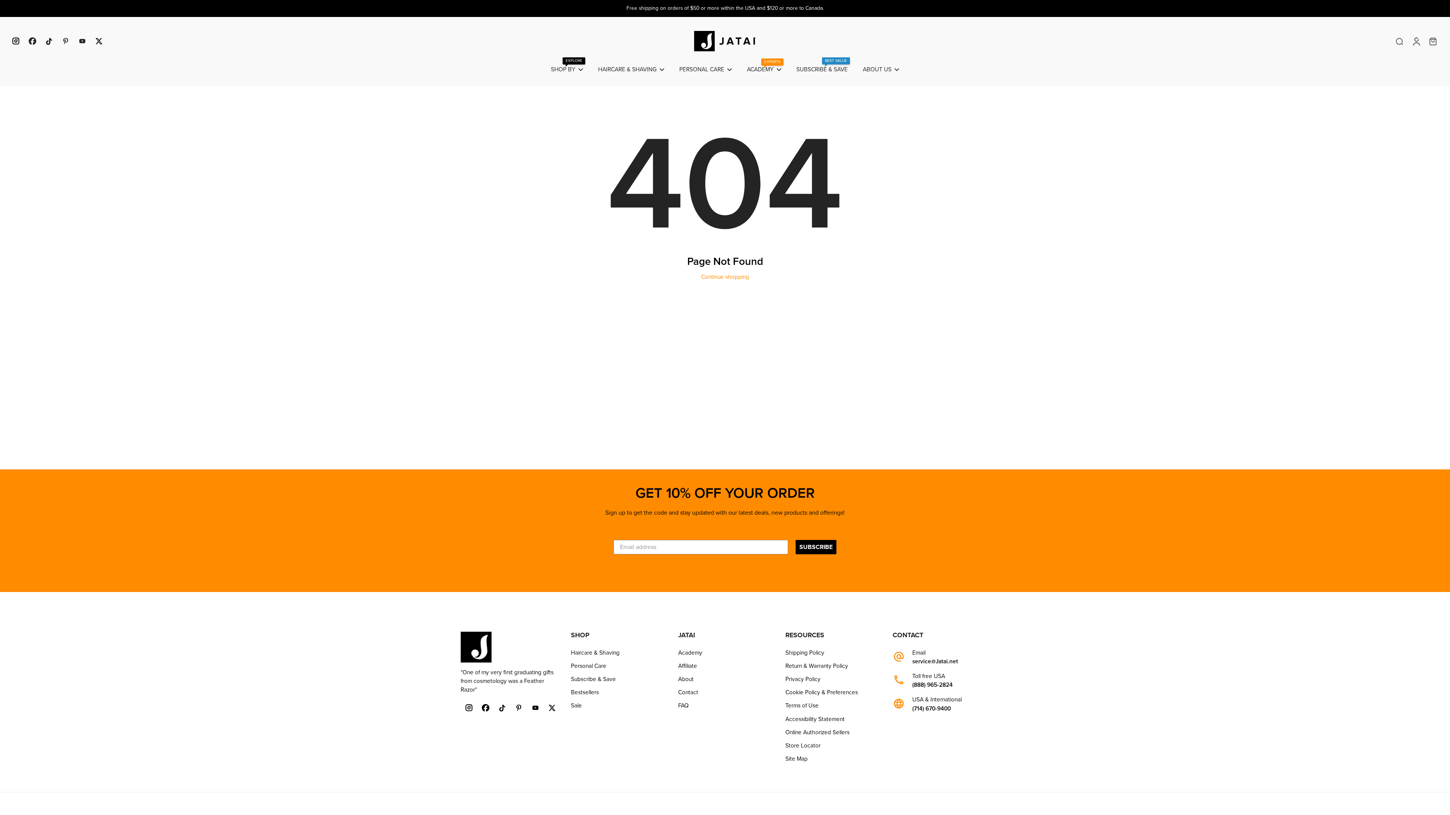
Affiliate (687, 666)
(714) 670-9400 (931, 708)
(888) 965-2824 (932, 685)
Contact (688, 692)
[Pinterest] (65, 41)
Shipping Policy (804, 652)
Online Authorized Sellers (817, 732)
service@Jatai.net (935, 661)
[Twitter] (99, 41)
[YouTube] (82, 41)
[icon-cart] (1432, 41)
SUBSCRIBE (816, 547)
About (686, 679)
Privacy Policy (803, 679)
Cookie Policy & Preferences (821, 692)
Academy (690, 652)
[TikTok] (49, 41)
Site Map (796, 758)
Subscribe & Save (593, 679)
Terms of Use (802, 705)
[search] (1399, 41)
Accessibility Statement (815, 719)
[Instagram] (16, 41)
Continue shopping (725, 277)
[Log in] (1416, 41)
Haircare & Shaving (595, 652)
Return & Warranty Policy (816, 666)
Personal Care (588, 666)
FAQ (683, 705)
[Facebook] (32, 41)
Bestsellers (585, 692)
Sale (576, 705)
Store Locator (803, 745)
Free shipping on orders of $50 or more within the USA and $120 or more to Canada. (725, 8)
